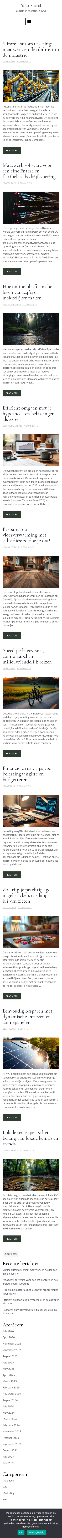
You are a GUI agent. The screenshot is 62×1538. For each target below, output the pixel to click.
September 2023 (12, 1443)
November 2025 (12, 1343)
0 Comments (24, 61)
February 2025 (11, 1387)
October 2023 (11, 1437)
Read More (12, 150)
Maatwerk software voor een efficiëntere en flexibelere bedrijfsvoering (29, 171)
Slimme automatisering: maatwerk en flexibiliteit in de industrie (31, 49)
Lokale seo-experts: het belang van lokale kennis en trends (30, 1138)
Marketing (9, 1493)
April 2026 (9, 1337)
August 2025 (10, 1356)
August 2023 (10, 1450)
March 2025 (10, 1381)
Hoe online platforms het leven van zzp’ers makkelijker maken (28, 292)
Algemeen (8, 1480)
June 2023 (8, 1462)
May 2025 (8, 1368)
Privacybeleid (36, 1532)
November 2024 (12, 1393)
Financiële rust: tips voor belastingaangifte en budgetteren (28, 774)
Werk (6, 1499)
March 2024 (10, 1419)
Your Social (31, 5)
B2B (5, 1486)
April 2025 (9, 1375)
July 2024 (8, 1406)
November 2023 (12, 1431)
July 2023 (8, 1456)
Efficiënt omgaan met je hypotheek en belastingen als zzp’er (29, 413)
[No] (57, 1524)
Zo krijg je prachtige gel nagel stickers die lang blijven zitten (27, 895)
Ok (21, 1532)
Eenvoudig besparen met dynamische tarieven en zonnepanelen (28, 1016)
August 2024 (10, 1400)
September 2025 (12, 1349)
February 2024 (11, 1425)
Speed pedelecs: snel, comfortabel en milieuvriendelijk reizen (27, 656)
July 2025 (8, 1362)
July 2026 (8, 1331)
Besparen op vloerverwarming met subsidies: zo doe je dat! (26, 535)
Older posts (11, 1253)
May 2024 (8, 1412)
